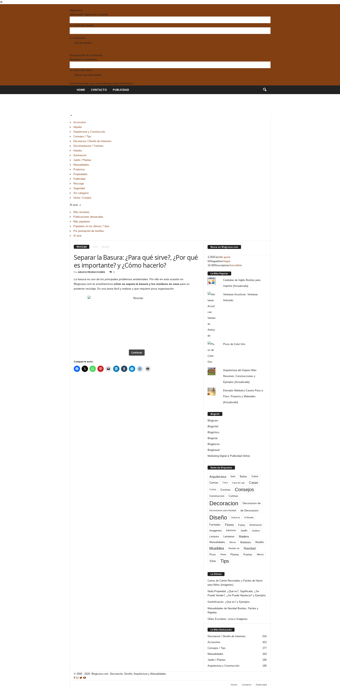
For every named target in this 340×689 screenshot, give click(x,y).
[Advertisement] (141, 103)
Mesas (232, 542)
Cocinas (225, 489)
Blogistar (213, 438)
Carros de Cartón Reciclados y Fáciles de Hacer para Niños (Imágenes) (235, 582)
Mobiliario (245, 542)
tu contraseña (77, 38)
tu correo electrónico (81, 70)
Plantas (234, 554)
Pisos (212, 554)
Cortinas (233, 496)
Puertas (247, 554)
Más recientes (81, 212)
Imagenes (215, 530)
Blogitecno (214, 444)
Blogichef (213, 426)
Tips (224, 561)
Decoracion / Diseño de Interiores (92, 141)
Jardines (256, 530)
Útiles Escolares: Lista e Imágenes (228, 618)
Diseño (218, 517)
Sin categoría (81, 193)
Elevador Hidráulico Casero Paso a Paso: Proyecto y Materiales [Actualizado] (243, 396)
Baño (233, 476)
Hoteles (77, 150)
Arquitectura (217, 476)
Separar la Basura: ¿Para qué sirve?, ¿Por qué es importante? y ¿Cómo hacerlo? (136, 261)
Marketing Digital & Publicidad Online (229, 455)
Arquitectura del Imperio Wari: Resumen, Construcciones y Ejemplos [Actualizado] (240, 376)
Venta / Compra (82, 197)
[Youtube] (80, 6)
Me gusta (225, 257)
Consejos (244, 489)
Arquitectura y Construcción (89, 131)
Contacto (99, 90)
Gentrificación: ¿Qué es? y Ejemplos (229, 601)
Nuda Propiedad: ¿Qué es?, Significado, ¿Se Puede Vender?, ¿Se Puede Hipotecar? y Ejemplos (237, 593)
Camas (213, 482)
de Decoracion (249, 510)
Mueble (259, 542)
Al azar (77, 235)
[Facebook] (71, 6)
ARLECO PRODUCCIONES (91, 272)
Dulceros (235, 517)
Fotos (241, 525)
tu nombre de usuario (82, 25)
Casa (225, 482)
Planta (223, 554)
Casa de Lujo (238, 483)
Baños (243, 476)
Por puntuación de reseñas (88, 230)
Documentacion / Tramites (88, 145)
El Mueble (249, 517)
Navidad (250, 548)
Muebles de (233, 548)
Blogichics (213, 432)
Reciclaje (78, 183)
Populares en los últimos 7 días (91, 226)
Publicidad (121, 90)
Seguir (226, 261)
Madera (244, 536)
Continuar (136, 352)
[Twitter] (77, 6)
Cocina (212, 489)
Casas (253, 482)
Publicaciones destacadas (88, 216)
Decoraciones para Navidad (222, 510)
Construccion (216, 496)
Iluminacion (79, 155)
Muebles (216, 548)
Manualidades (81, 164)
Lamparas (229, 536)
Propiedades (80, 174)
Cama (254, 476)
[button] (264, 89)
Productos (79, 169)
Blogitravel (214, 450)
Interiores (231, 530)
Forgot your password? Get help (88, 51)
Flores (229, 525)
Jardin (243, 530)
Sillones (260, 554)
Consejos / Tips (82, 136)
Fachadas (215, 524)
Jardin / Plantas (82, 160)
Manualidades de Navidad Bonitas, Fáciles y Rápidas (233, 610)
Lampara (214, 536)
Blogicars (213, 420)
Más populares (81, 221)
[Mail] (73, 6)
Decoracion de (252, 503)
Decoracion (223, 503)
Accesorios (79, 122)
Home (81, 90)
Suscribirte (236, 265)
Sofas (212, 561)
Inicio (95, 246)
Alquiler (77, 127)
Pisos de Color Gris (234, 344)
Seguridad (79, 188)
